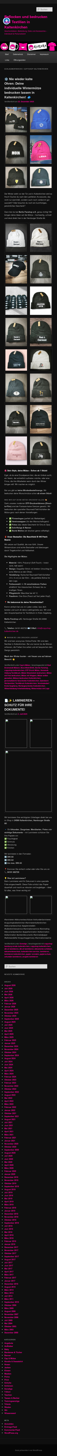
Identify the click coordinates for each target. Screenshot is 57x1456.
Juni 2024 (8, 1064)
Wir (5, 1410)
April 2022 (8, 1101)
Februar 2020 (10, 1171)
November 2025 (11, 1012)
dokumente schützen (43, 949)
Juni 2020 (8, 1159)
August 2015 (9, 1286)
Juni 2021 (8, 1125)
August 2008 (9, 1311)
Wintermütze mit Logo (40, 688)
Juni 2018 (8, 1228)
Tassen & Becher (11, 1398)
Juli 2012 (8, 1296)
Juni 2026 (8, 991)
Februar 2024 (10, 1076)
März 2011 (8, 1299)
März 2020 (8, 1168)
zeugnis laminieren (30, 956)
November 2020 (11, 1143)
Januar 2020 (9, 1174)
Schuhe (7, 1382)
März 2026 (8, 1000)
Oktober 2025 (10, 1015)
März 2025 (8, 1037)
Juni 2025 (8, 1028)
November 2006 (11, 1317)
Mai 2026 (8, 994)
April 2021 (8, 1131)
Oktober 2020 (10, 1146)
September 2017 (11, 1256)
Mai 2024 (8, 1067)
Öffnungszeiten (20, 60)
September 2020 (11, 1149)
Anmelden (9, 1423)
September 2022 (11, 1092)
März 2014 (8, 1289)
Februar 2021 (10, 1137)
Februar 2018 (10, 1241)
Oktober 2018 (10, 1219)
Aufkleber (8, 1346)
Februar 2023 (10, 1082)
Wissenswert (10, 1413)
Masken (7, 1373)
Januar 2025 (9, 1043)
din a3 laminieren (11, 949)
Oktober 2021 (10, 1113)
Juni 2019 (8, 1195)
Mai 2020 (8, 1162)
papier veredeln (32, 954)
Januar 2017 (9, 1280)
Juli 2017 (8, 1262)
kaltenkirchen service (30, 951)
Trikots (7, 1404)
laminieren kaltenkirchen (14, 954)
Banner (7, 1355)
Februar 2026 (10, 1003)
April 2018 (8, 1235)
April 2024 (8, 1070)
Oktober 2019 (10, 1183)
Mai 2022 (8, 1098)
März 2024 (8, 1073)
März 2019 (8, 1204)
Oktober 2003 (10, 1326)
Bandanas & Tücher (13, 1352)
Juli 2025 (8, 1024)
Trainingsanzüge (11, 1401)
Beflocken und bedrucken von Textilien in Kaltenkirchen (25, 21)
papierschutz (45, 954)
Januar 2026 (9, 1006)
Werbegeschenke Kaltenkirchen (31, 686)
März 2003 (8, 1329)
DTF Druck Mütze (32, 670)
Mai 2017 (8, 1268)
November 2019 (11, 1180)
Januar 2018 (9, 1244)
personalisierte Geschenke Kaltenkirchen (21, 680)
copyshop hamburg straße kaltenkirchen (28, 945)
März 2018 (8, 1238)
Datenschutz (18, 54)
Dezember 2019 (11, 1177)
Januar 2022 (9, 1110)
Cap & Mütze (25, 665)
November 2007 (11, 1314)
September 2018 (11, 1222)
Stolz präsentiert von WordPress (28, 1450)
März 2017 (8, 1274)
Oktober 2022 (10, 1088)
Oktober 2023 (10, 1079)
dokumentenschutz (12, 951)
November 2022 (11, 1085)
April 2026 (8, 997)
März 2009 (8, 1308)
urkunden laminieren (12, 956)
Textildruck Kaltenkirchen (26, 683)
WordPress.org (11, 1432)
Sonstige (23, 943)
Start (7, 54)
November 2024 (11, 1049)
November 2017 (11, 1250)
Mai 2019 (8, 1198)
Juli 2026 (8, 988)
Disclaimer (31, 54)
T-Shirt (7, 1391)
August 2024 (9, 1058)
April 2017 (8, 1271)
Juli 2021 (8, 1122)
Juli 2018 (8, 1225)
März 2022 (8, 1104)
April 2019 (8, 1201)
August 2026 (9, 985)
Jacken (7, 1367)
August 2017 (9, 1259)
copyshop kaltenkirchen (14, 670)
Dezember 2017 (11, 1247)
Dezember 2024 (11, 1046)
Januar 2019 (9, 1210)
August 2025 (9, 1021)
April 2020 (8, 1165)
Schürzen (8, 1385)
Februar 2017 (10, 1277)
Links (7, 60)
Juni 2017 (8, 1265)
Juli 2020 (8, 1155)
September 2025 (11, 1018)
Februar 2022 (10, 1107)
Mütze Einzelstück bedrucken (33, 673)
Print (6, 1379)
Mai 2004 (8, 1323)
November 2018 (11, 1216)
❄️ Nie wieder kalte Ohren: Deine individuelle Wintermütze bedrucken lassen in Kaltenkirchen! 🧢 (22, 88)
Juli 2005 (8, 1320)
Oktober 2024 (10, 1052)
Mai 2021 (8, 1128)
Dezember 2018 (11, 1213)
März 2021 (8, 1134)
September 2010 (11, 1302)
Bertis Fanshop (41, 667)
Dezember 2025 (11, 1009)
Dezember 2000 (11, 1332)
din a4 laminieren (26, 949)
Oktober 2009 (10, 1305)
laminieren (44, 951)
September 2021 (11, 1116)
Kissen (7, 1370)
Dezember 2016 (11, 1283)
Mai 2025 (8, 1031)
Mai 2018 (8, 1232)
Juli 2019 (8, 1192)
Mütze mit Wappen (29, 675)
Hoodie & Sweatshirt (13, 1361)
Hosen (7, 1364)
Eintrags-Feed (10, 1426)
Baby (6, 1349)
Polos (7, 1376)
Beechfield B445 (27, 667)
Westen (7, 1407)
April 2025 (8, 1034)
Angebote (8, 1343)
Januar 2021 (9, 1140)
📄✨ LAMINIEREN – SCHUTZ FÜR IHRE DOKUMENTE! (19, 704)
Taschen (8, 1394)
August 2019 (9, 1189)
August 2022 (9, 1095)
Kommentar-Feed (12, 1429)
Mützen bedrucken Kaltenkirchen (26, 678)
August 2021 (9, 1119)
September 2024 (11, 1055)
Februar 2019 (10, 1207)
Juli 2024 (8, 1061)
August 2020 (9, 1152)
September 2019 (11, 1186)
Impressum (44, 54)
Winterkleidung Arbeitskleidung (17, 688)
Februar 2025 (10, 1040)
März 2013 (8, 1292)
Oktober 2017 (10, 1253)
